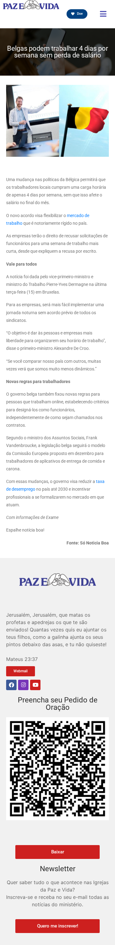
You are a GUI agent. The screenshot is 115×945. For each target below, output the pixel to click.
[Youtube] (35, 685)
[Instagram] (23, 685)
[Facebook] (11, 685)
